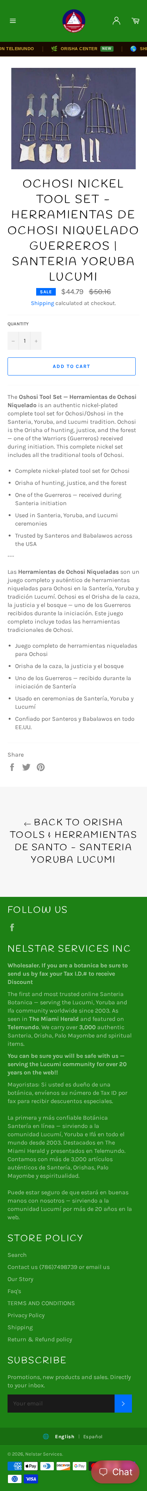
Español (93, 1436)
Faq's (14, 1291)
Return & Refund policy (40, 1339)
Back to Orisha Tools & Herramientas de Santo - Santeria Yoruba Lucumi (73, 841)
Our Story (20, 1279)
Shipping (42, 303)
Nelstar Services (43, 1454)
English (65, 1436)
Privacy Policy (26, 1315)
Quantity (18, 323)
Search (17, 1254)
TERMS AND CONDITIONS (41, 1303)
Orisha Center (75, 49)
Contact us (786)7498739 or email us (59, 1266)
